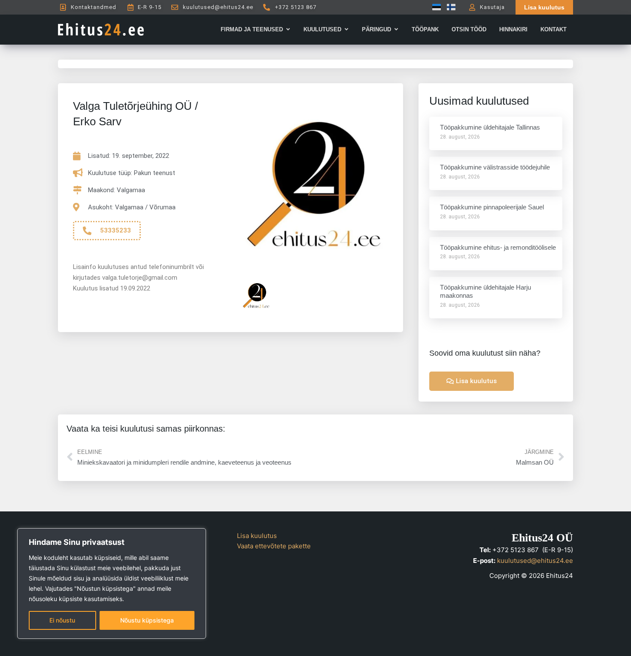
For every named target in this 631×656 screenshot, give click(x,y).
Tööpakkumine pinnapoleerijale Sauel (492, 207)
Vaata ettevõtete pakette (274, 546)
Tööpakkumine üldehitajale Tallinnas (490, 127)
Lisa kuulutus (257, 536)
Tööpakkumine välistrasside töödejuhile (495, 167)
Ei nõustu (62, 620)
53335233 (115, 230)
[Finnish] (449, 7)
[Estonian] (434, 7)
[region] (111, 583)
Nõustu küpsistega (147, 620)
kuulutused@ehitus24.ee (535, 560)
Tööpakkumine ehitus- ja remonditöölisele (498, 247)
